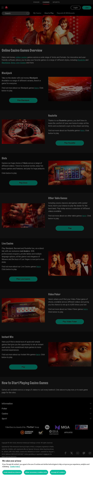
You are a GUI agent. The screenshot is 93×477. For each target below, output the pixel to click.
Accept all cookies (58, 472)
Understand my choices (12, 472)
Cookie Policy (15, 466)
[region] (46, 467)
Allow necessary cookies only (36, 472)
